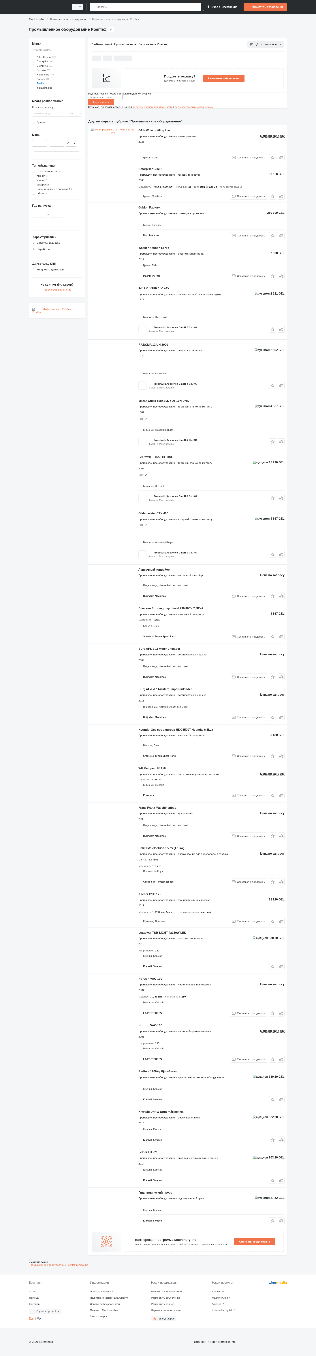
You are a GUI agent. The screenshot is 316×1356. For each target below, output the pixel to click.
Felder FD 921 (148, 1152)
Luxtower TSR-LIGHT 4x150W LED (162, 932)
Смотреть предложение (254, 1241)
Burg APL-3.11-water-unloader (159, 648)
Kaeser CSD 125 (149, 894)
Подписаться (101, 102)
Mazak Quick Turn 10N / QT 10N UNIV (164, 400)
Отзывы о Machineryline (104, 1310)
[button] (272, 157)
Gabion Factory (149, 207)
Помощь (34, 1297)
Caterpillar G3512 (150, 168)
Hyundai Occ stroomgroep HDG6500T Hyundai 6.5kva (175, 729)
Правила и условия (101, 1291)
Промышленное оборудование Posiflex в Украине (58, 1264)
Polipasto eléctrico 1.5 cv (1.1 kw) (161, 848)
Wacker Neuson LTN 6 (153, 247)
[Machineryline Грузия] (48, 7)
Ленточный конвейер (154, 569)
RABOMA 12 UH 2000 (153, 344)
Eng (31, 1318)
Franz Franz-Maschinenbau (157, 807)
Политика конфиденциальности (109, 1297)
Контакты (34, 1303)
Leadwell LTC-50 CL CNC (155, 457)
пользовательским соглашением (194, 106)
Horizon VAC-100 (150, 978)
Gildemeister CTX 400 (153, 513)
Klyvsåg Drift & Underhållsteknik (161, 1111)
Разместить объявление (223, 78)
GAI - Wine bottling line (154, 130)
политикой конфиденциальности (152, 106)
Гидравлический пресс (155, 1192)
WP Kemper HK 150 (152, 768)
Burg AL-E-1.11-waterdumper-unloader (165, 689)
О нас (32, 1291)
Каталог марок (98, 1316)
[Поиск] (94, 7)
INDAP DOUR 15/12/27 (153, 288)
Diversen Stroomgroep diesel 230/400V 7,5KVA (170, 608)
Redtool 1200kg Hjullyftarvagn (159, 1071)
